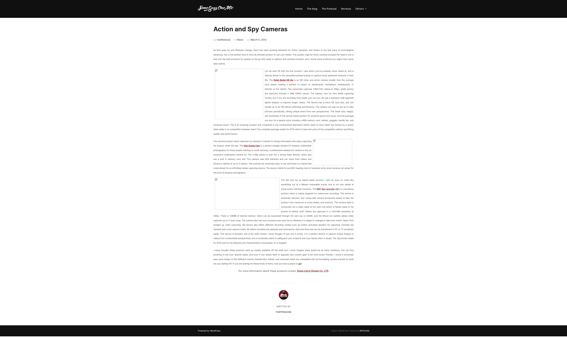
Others (359, 8)
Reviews (346, 8)
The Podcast (329, 8)
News (240, 39)
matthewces (223, 39)
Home (299, 8)
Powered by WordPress (209, 330)
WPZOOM (364, 330)
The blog (312, 8)
